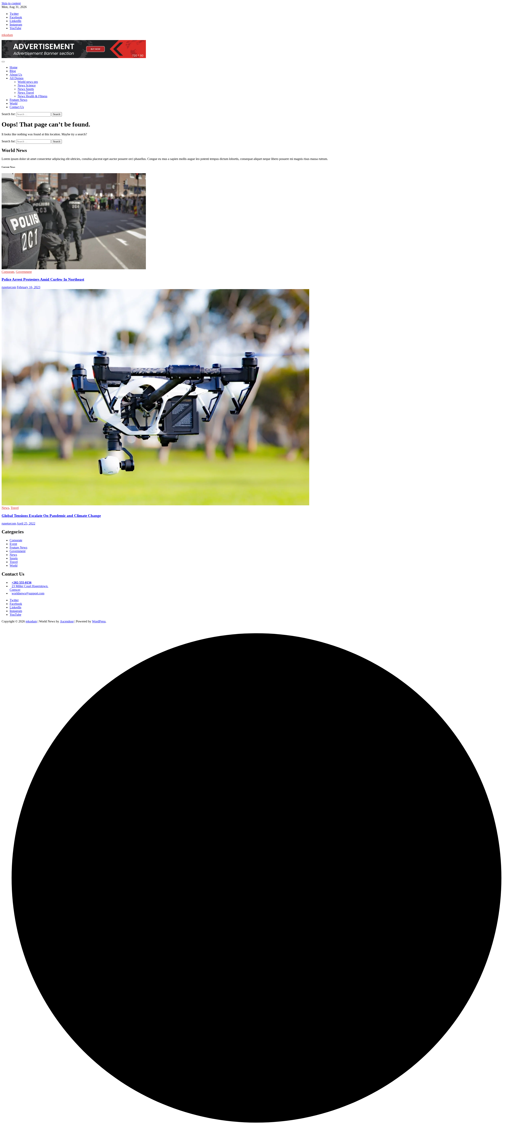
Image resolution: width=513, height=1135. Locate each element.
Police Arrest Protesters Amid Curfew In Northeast (43, 279)
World (13, 103)
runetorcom (9, 287)
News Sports (26, 89)
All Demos (16, 78)
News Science (27, 85)
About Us (16, 74)
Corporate (8, 271)
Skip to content (11, 3)
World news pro (28, 81)
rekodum (7, 35)
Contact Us (17, 107)
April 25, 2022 (26, 523)
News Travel (26, 92)
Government (24, 271)
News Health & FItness (32, 96)
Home (13, 67)
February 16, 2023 (28, 287)
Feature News (18, 100)
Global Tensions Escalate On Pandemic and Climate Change (51, 516)
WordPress (99, 621)
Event (13, 544)
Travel (15, 508)
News (5, 508)
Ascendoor (67, 621)
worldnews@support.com (28, 593)
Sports (14, 558)
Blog (13, 71)
